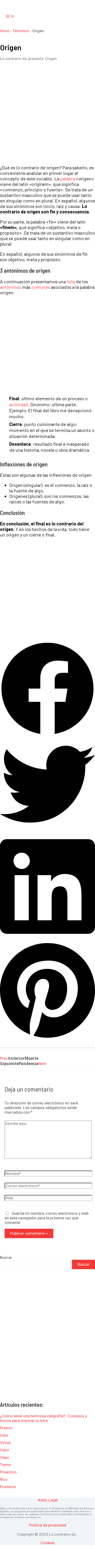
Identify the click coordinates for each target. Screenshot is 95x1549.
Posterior (8, 1486)
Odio (4, 1435)
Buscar (6, 1257)
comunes (40, 287)
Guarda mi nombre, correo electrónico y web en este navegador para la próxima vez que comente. (47, 1218)
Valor (4, 1450)
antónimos (10, 287)
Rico (4, 1479)
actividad (18, 404)
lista (71, 281)
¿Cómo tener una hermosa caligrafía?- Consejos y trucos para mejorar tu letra (43, 1418)
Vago (4, 1457)
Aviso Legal (48, 1500)
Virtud (5, 1442)
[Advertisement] (47, 112)
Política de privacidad (47, 1525)
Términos (21, 30)
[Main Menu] (10, 16)
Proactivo (8, 1472)
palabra (67, 178)
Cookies (48, 1542)
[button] (47, 689)
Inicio (4, 30)
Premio (6, 1428)
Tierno (5, 1464)
